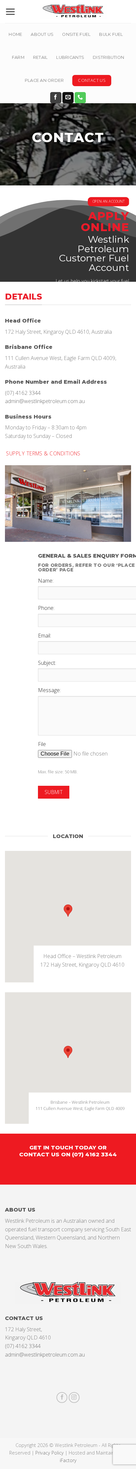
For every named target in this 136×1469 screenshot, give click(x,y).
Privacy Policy (49, 1453)
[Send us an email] (68, 97)
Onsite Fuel (76, 34)
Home (15, 34)
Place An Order (44, 80)
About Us (42, 34)
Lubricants (70, 57)
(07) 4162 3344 (23, 392)
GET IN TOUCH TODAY (62, 1147)
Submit (54, 792)
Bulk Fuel (111, 34)
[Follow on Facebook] (55, 97)
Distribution (108, 57)
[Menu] (10, 11)
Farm (18, 57)
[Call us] (80, 97)
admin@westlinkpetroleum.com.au (45, 401)
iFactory (68, 1460)
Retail (40, 57)
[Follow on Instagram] (74, 1397)
